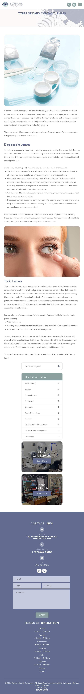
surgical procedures (32, 413)
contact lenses (31, 395)
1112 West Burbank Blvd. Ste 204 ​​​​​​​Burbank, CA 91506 (42, 537)
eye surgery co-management (36, 425)
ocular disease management (35, 430)
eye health (29, 407)
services (28, 389)
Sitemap (45, 685)
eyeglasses (29, 401)
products (28, 419)
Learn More (42, 461)
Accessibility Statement (61, 683)
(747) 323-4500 (42, 551)
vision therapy (30, 383)
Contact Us (42, 493)
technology (29, 436)
